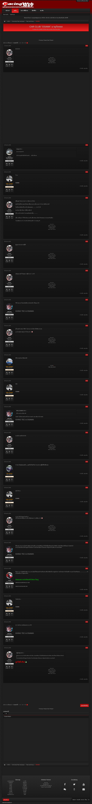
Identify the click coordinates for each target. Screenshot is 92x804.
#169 (87, 621)
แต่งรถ (10, 785)
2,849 (7, 191)
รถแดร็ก (24, 791)
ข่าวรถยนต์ (25, 788)
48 (11, 66)
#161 (87, 406)
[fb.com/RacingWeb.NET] (65, 784)
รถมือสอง (25, 784)
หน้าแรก (8, 10)
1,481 (7, 374)
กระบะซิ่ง (25, 790)
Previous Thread (43, 40)
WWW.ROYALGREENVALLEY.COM (22, 582)
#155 (87, 241)
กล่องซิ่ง (10, 791)
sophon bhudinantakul (9, 157)
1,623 (7, 587)
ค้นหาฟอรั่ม (5, 14)
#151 (87, 45)
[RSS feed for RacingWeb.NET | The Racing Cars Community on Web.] (88, 798)
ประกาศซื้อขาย (24, 10)
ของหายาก (11, 793)
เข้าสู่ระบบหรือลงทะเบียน (82, 0)
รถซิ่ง (25, 794)
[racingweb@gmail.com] (83, 789)
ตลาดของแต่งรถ (11, 781)
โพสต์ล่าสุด (12, 14)
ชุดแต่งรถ (25, 782)
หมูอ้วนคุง (9, 311)
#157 (87, 299)
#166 (87, 542)
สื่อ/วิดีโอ (34, 10)
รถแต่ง (10, 784)
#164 (87, 487)
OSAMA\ (41, 29)
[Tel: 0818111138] (74, 789)
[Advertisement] (46, 82)
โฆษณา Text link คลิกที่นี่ (46, 787)
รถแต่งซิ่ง (25, 785)
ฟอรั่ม (15, 10)
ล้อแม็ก (10, 788)
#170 (87, 647)
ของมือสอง (11, 782)
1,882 (7, 480)
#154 (87, 197)
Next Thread (50, 40)
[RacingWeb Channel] (83, 784)
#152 (87, 144)
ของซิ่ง (10, 787)
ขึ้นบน (86, 799)
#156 (87, 270)
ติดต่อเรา (74, 799)
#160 (87, 380)
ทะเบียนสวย (24, 787)
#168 (87, 595)
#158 (87, 325)
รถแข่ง (25, 793)
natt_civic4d (49, 29)
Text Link (46, 782)
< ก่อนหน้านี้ (15, 42)
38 (11, 587)
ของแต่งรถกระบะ (10, 794)
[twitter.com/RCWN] (74, 784)
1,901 (7, 318)
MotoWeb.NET (46, 784)
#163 (87, 461)
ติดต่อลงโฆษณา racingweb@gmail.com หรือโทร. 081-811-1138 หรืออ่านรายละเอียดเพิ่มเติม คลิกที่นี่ (46, 17)
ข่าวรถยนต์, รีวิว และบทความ (46, 785)
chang (9, 57)
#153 (87, 171)
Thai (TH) (5, 799)
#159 (87, 354)
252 (7, 165)
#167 (87, 568)
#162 (87, 432)
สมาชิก (42, 10)
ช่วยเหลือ (78, 799)
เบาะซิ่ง (24, 781)
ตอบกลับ (86, 68)
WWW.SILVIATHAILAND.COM (21, 586)
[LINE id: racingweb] (65, 789)
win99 (9, 580)
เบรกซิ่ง (10, 790)
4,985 (7, 66)
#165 (87, 513)
